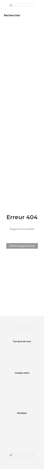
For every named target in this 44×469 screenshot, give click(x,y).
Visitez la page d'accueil (22, 245)
